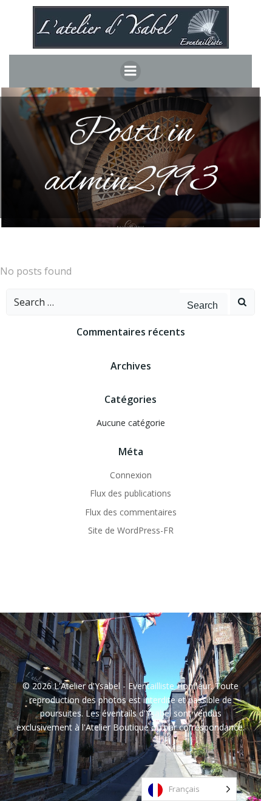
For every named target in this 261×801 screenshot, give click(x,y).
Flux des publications (130, 493)
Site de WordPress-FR (131, 530)
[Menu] (130, 71)
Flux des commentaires (131, 512)
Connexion (131, 475)
